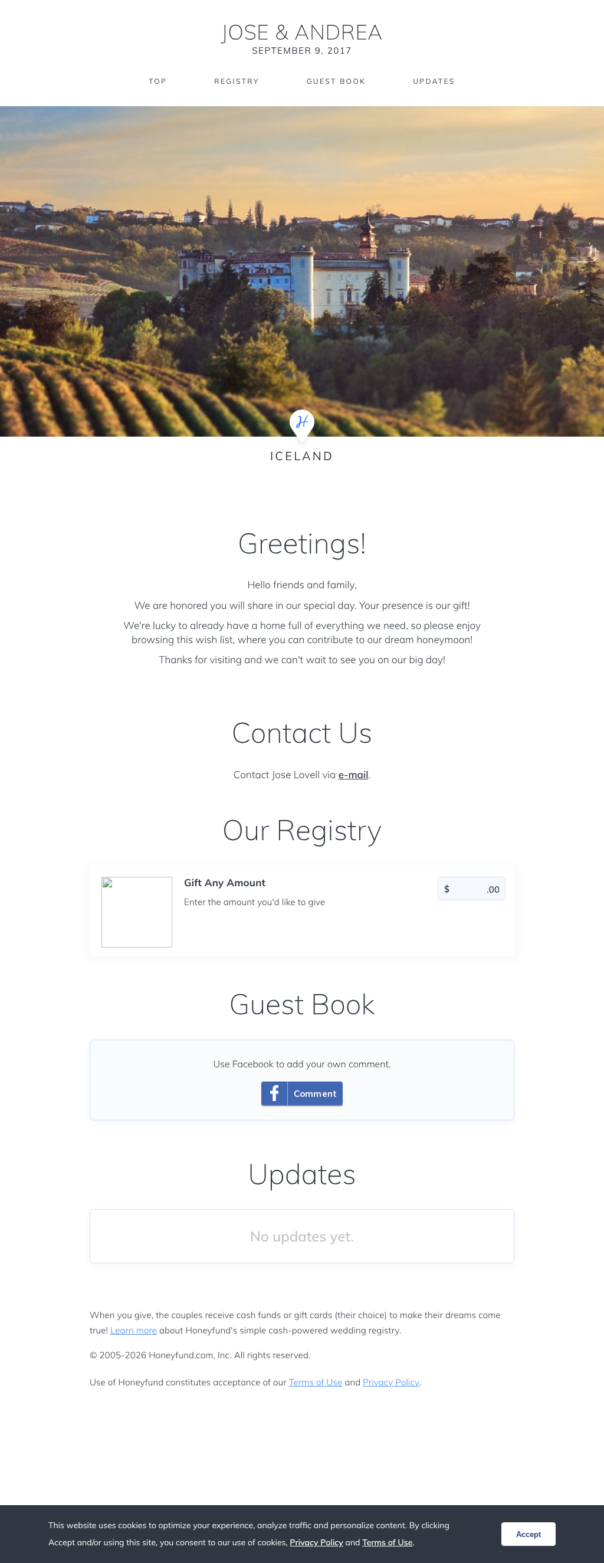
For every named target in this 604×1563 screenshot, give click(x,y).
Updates (434, 81)
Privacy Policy (391, 1382)
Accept (528, 1534)
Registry (236, 81)
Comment (315, 1093)
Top (158, 81)
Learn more (133, 1330)
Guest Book (336, 81)
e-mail (354, 775)
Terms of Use (316, 1382)
